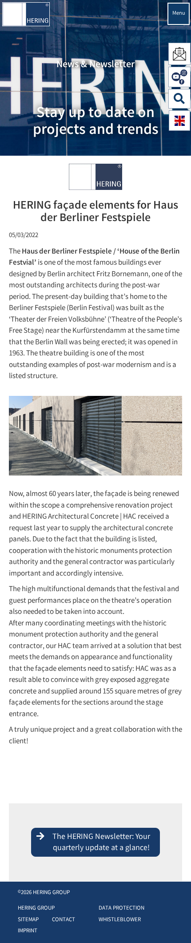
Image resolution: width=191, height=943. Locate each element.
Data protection (121, 908)
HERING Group (36, 908)
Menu (178, 13)
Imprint (27, 931)
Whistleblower (120, 920)
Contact (63, 920)
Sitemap (28, 920)
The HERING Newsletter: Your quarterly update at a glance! (101, 842)
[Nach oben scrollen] (175, 922)
